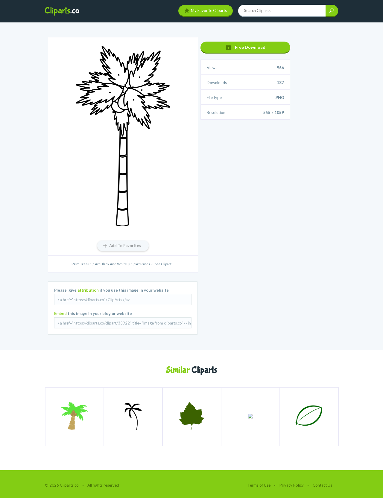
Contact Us (322, 485)
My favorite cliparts (209, 10)
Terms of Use (258, 485)
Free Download (250, 47)
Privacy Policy (291, 485)
